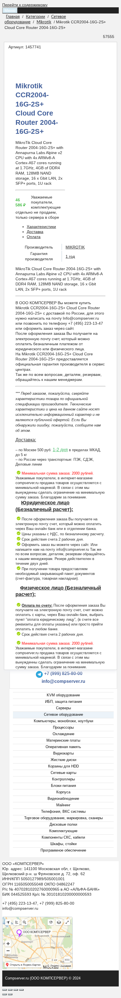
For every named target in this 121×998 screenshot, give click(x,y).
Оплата (34, 236)
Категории (35, 17)
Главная (13, 17)
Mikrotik (44, 22)
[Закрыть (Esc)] (4, 990)
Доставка (35, 231)
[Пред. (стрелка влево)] (4, 994)
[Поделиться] (10, 990)
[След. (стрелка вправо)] (10, 994)
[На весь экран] (16, 990)
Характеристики (41, 226)
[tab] (66, 226)
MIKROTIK (75, 247)
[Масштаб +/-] (21, 990)
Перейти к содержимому (25, 5)
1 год (70, 256)
